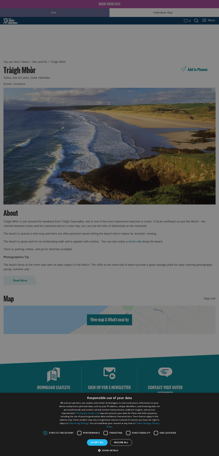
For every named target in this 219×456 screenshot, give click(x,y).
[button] (109, 450)
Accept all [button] (97, 442)
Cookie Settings (143, 423)
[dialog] (109, 424)
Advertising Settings (79, 423)
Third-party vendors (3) (87, 413)
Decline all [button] (121, 442)
